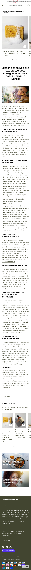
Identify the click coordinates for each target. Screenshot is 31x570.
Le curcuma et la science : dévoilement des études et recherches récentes (12, 463)
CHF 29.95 (21, 437)
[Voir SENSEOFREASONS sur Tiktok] (6, 547)
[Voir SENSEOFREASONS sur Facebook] (10, 547)
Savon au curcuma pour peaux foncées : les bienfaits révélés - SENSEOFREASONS (14, 481)
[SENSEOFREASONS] (15, 5)
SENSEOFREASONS (10, 559)
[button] (25, 5)
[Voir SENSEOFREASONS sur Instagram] (3, 547)
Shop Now (15, 60)
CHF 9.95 (5, 55)
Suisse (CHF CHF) (6, 556)
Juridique (4, 505)
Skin (6, 392)
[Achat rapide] (24, 46)
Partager (7, 396)
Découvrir (15, 446)
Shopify (18, 559)
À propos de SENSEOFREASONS (10, 499)
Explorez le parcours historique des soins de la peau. (14, 154)
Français (16, 556)
